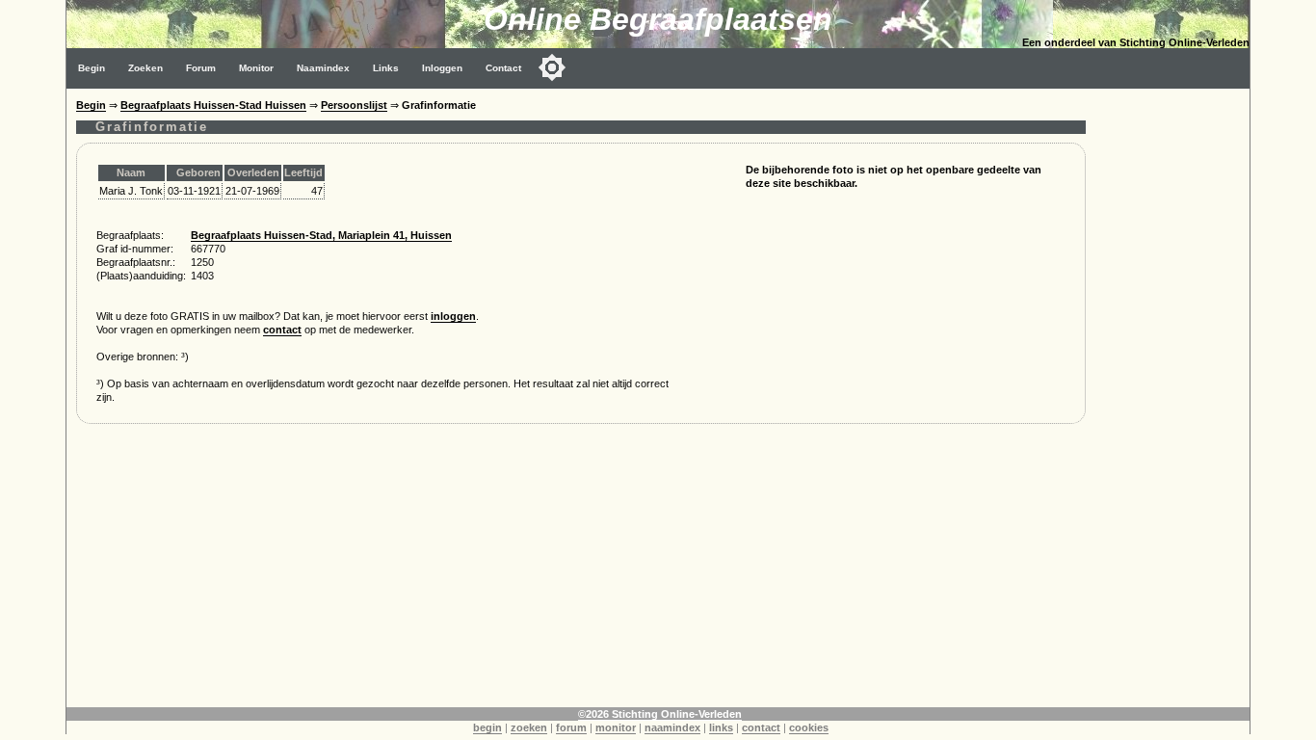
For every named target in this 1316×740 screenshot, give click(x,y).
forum (571, 727)
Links (386, 68)
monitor (615, 727)
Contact (503, 68)
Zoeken (145, 68)
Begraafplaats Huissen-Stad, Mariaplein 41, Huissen (321, 235)
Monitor (256, 68)
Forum (201, 68)
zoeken (529, 727)
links (721, 727)
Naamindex (323, 68)
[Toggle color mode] (552, 67)
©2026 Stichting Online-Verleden (660, 714)
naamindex (672, 727)
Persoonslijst (354, 105)
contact (282, 329)
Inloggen (442, 68)
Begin (91, 68)
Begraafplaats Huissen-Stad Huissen (213, 105)
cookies (809, 727)
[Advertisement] (580, 572)
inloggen (453, 316)
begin (487, 727)
